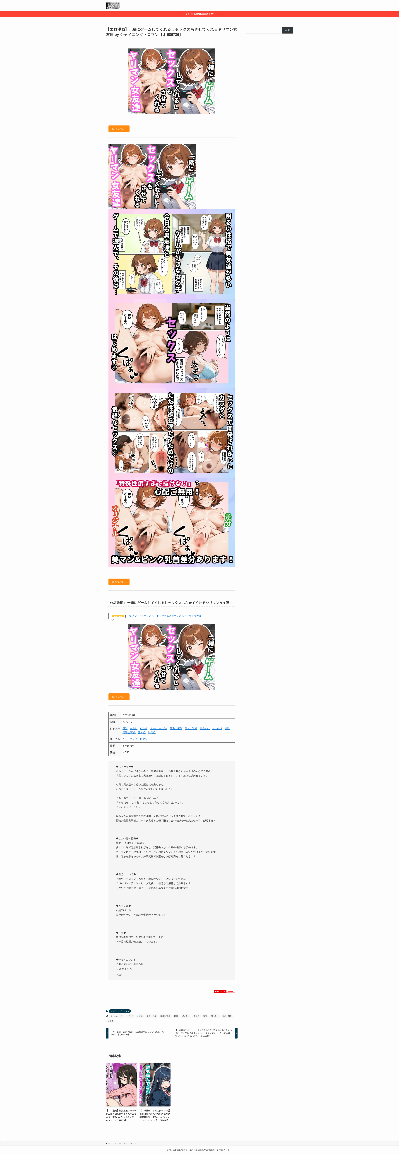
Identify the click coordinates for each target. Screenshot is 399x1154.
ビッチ (143, 728)
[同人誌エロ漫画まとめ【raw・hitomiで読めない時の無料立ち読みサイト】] (113, 5)
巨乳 (125, 728)
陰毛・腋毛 (176, 728)
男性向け (205, 728)
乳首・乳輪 (191, 728)
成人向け (217, 728)
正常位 (142, 732)
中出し (133, 728)
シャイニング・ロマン (135, 739)
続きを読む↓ (119, 128)
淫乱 (227, 728)
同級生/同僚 (129, 732)
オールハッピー (158, 728)
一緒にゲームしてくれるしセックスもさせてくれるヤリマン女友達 (164, 616)
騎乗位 (152, 732)
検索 (287, 30)
